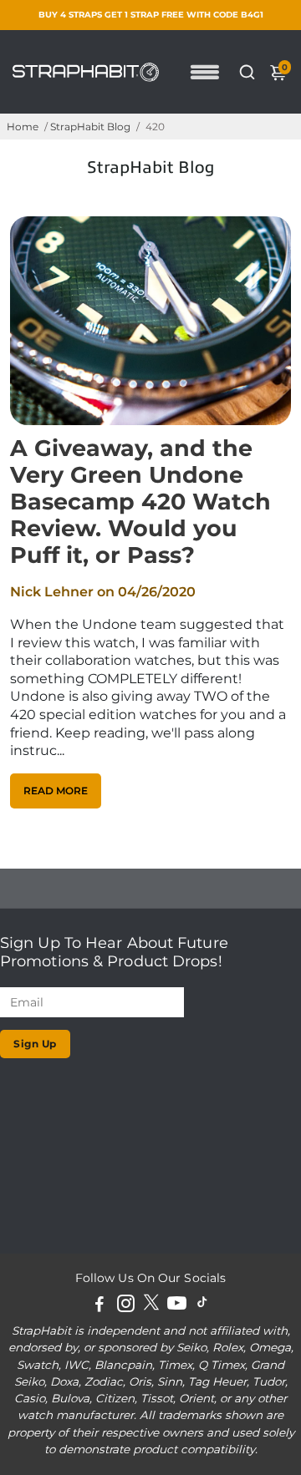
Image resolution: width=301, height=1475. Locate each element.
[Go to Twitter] (151, 1306)
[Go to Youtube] (176, 1306)
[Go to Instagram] (125, 1306)
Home (22, 126)
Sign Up (35, 1043)
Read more (55, 790)
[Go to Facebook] (99, 1306)
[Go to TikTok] (202, 1306)
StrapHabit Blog (90, 126)
